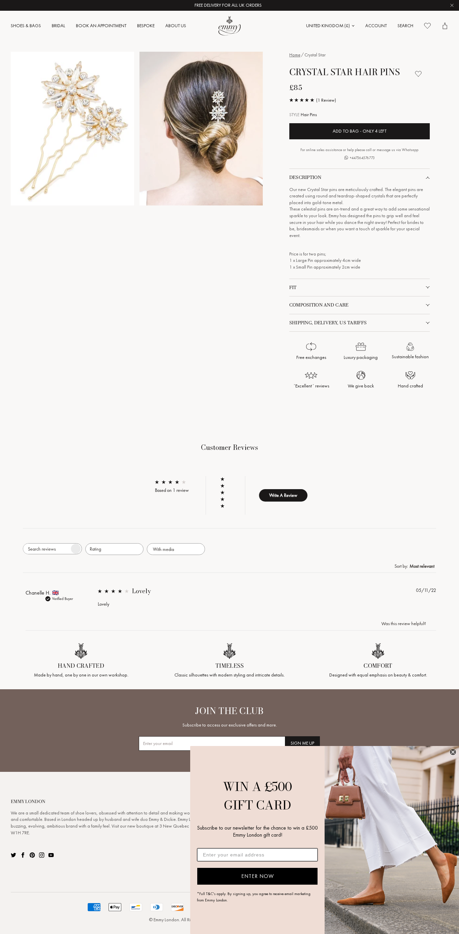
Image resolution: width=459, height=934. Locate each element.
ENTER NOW (257, 876)
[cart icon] (445, 25)
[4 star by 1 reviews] (225, 486)
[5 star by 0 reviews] (225, 479)
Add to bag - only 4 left (359, 131)
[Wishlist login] (418, 74)
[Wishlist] (427, 25)
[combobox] (114, 549)
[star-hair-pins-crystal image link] (72, 128)
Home (294, 55)
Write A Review (283, 495)
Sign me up (302, 743)
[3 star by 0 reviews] (225, 493)
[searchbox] (46, 549)
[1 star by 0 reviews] (225, 506)
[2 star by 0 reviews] (225, 499)
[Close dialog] (453, 752)
